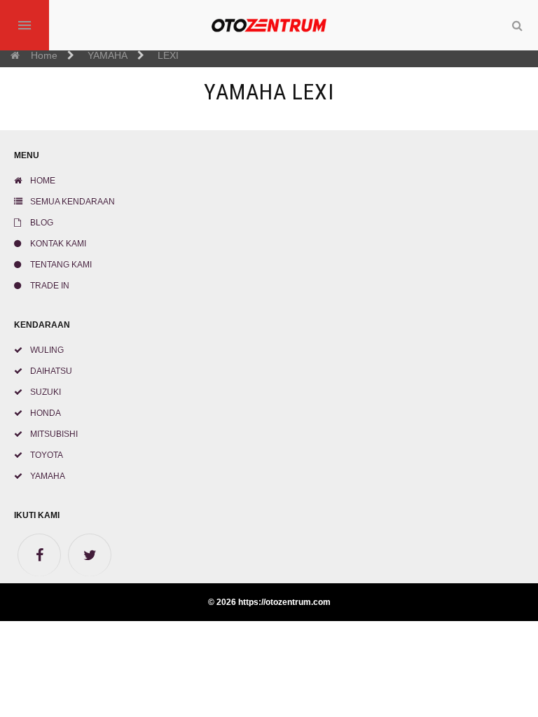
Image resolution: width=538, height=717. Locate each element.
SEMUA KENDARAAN (71, 202)
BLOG (40, 223)
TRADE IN (48, 286)
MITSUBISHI (53, 434)
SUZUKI (44, 392)
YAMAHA (46, 476)
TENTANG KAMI (60, 265)
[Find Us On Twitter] (89, 555)
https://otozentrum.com (284, 602)
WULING (46, 350)
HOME (41, 181)
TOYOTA (45, 455)
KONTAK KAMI (57, 244)
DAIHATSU (50, 371)
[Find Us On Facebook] (39, 555)
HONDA (44, 413)
